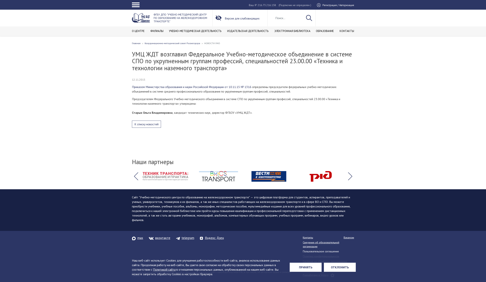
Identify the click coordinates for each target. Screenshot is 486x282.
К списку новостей (146, 124)
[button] (136, 176)
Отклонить (340, 267)
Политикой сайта (164, 269)
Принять (305, 267)
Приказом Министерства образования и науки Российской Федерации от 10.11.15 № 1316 (191, 87)
